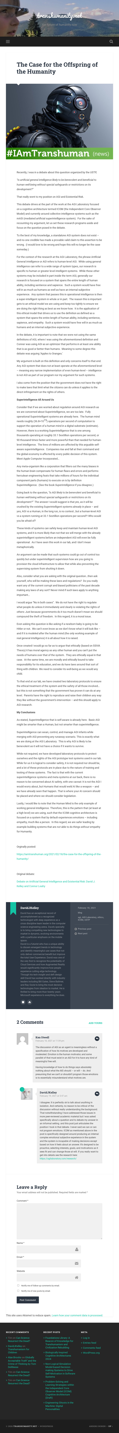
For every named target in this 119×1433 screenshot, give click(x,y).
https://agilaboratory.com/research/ (58, 1158)
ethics (100, 917)
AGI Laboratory (89, 917)
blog (80, 912)
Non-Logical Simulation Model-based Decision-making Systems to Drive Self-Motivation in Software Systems (60, 1370)
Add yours (95, 1022)
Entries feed (89, 1342)
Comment (22, 1201)
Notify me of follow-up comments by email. (40, 1285)
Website (21, 1271)
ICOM (80, 920)
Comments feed (92, 1347)
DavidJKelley (48, 1092)
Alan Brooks (14, 1357)
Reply (97, 1038)
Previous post (84, 929)
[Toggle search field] (111, 41)
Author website (29, 1002)
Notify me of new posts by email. (36, 1291)
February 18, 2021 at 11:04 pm (50, 1040)
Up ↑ (110, 1426)
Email (20, 1257)
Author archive (23, 1002)
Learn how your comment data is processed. (77, 1315)
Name (20, 1243)
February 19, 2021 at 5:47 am (53, 1096)
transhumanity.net (59, 15)
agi (79, 917)
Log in (86, 1337)
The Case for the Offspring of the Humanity (57, 68)
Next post (82, 933)
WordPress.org (91, 1352)
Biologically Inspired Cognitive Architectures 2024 (58, 1355)
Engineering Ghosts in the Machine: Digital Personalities (59, 1405)
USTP (87, 920)
